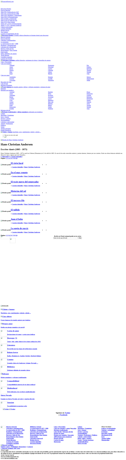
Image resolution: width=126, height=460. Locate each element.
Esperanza (51, 65)
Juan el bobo (17, 219)
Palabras (50, 108)
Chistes (3, 113)
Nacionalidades (5, 120)
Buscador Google (106, 433)
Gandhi (50, 78)
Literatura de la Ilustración (8, 47)
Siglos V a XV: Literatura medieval (11, 25)
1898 (16, 43)
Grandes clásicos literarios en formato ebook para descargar (25, 35)
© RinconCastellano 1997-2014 (10, 448)
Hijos (49, 93)
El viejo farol (17, 163)
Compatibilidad (13, 381)
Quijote (89, 95)
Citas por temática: (6, 63)
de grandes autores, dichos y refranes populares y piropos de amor (26, 87)
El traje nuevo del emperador (25, 182)
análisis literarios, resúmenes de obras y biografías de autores (26, 60)
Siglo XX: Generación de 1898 (10, 14)
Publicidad (14, 447)
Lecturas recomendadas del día (10, 33)
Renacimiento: (10, 437)
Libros (50, 72)
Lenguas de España (6, 58)
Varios (2, 127)
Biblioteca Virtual (35, 427)
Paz (88, 65)
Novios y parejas (6, 118)
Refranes (89, 68)
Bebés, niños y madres (85, 438)
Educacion (13, 107)
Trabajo (89, 102)
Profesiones (9, 123)
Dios (11, 72)
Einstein (50, 77)
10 (16, 158)
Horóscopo (57, 442)
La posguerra (4, 42)
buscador (71, 435)
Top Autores (4, 32)
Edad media (4, 52)
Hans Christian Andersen (32, 167)
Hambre (50, 92)
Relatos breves (5, 30)
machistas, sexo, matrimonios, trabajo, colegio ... (21, 132)
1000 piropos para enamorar (63, 437)
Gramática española (6, 57)
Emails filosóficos (6, 130)
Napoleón (51, 80)
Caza (11, 100)
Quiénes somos (5, 447)
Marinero (50, 100)
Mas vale (50, 102)
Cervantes (12, 80)
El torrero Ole (17, 200)
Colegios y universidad (7, 122)
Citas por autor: (5, 75)
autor (68, 428)
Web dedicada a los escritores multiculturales (21, 392)
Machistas (4, 115)
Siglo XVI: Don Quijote (8, 22)
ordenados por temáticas (22, 112)
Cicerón (12, 78)
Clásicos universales (6, 27)
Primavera (90, 93)
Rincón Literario (5, 37)
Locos (50, 98)
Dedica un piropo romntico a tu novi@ (13, 327)
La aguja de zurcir (19, 228)
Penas (88, 92)
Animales (12, 95)
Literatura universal (36, 438)
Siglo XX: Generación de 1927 (10, 12)
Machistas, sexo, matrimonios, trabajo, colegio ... (16, 313)
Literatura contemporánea (8, 40)
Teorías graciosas (6, 128)
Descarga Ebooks (6, 9)
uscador (73, 428)
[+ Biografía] (5, 156)
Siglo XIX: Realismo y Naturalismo (11, 15)
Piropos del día (58, 438)
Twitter (67, 413)
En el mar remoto (19, 172)
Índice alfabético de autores (9, 53)
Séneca (89, 77)
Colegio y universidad (84, 437)
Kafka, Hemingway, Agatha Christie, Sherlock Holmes (24, 356)
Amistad (12, 65)
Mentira (50, 103)
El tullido (15, 210)
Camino (12, 98)
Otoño (50, 107)
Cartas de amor (59, 440)
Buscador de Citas (6, 82)
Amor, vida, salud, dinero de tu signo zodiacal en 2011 (24, 341)
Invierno (50, 95)
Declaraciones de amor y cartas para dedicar (21, 334)
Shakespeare (90, 78)
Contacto (30, 447)
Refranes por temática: (7, 90)
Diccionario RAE (106, 435)
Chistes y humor (8, 309)
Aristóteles (13, 77)
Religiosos (90, 98)
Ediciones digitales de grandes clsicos (18, 370)
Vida (88, 73)
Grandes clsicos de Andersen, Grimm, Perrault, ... (22, 363)
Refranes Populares (6, 85)
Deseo (11, 68)
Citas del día (58, 432)
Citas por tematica (59, 428)
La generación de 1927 (7, 43)
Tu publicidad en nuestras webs (17, 406)
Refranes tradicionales (61, 430)
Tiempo (89, 70)
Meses (50, 105)
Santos (89, 100)
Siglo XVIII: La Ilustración (9, 19)
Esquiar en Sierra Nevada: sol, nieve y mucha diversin (17, 399)
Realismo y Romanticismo (8, 45)
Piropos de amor (59, 433)
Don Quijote (13, 50)
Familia (12, 108)
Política (89, 67)
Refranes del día (5, 110)
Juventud (50, 97)
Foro (103, 437)
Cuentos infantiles (6, 29)
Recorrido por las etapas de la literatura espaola (22, 349)
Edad (11, 73)
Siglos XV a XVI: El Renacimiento (11, 24)
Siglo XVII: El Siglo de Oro (9, 20)
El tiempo (104, 432)
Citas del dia (4, 83)
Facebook (63, 415)
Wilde (88, 80)
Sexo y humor (5, 117)
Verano (89, 105)
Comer (11, 102)
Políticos (3, 125)
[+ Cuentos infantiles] (15, 156)
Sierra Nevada (82, 443)
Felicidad (50, 67)
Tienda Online (105, 438)
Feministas (11, 115)
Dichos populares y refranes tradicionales (13, 377)
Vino (88, 108)
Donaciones (22, 447)
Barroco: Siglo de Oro (7, 48)
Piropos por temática (60, 435)
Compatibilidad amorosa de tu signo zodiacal (21, 384)
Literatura (11, 345)
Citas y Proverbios (6, 62)
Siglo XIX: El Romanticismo (9, 17)
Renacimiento (5, 50)
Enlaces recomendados (108, 428)
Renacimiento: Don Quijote (38, 435)
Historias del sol (18, 191)
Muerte (50, 73)
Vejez (88, 103)
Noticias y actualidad (107, 430)
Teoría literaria (5, 55)
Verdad (89, 72)
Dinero (12, 70)
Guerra (50, 68)
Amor (11, 67)
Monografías (105, 440)
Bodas (11, 97)
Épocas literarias (5, 10)
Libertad (50, 70)
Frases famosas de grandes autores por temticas (15, 320)
